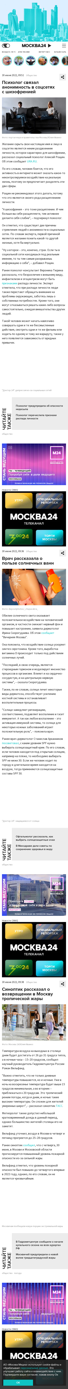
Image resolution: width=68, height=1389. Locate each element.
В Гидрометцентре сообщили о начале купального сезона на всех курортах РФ (39, 1245)
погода (17, 1273)
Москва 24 (34, 46)
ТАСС (59, 1106)
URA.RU (32, 161)
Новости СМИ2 (10, 489)
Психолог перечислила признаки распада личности (36, 417)
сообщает (47, 633)
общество (7, 434)
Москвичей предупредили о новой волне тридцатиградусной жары (37, 1256)
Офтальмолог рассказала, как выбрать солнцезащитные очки (35, 838)
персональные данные (34, 1368)
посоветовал (10, 743)
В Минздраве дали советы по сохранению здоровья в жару (34, 847)
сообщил (29, 1145)
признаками (9, 283)
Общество (31, 75)
